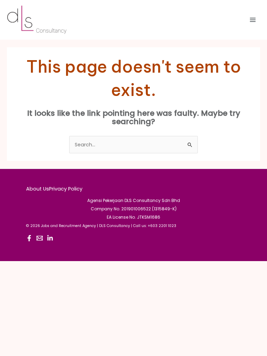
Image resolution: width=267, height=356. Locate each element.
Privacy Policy (65, 188)
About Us (37, 188)
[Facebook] (29, 238)
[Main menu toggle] (252, 20)
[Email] (40, 238)
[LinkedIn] (50, 238)
